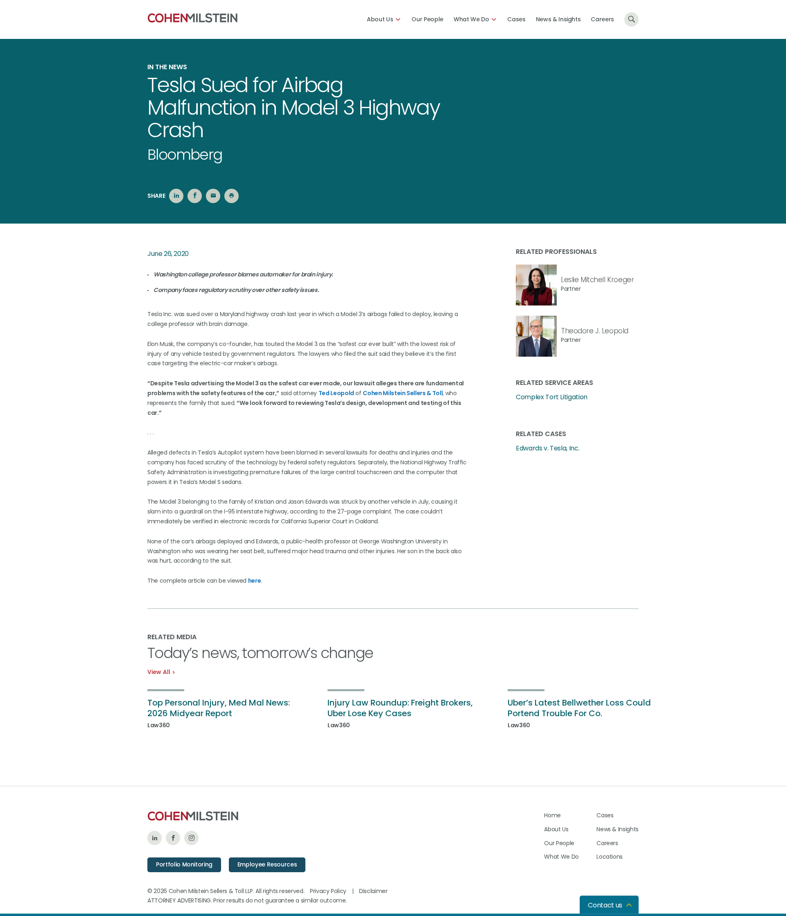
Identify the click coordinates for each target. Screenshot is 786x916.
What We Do (471, 19)
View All (158, 672)
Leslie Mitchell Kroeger (597, 280)
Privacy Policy (328, 891)
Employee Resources (267, 864)
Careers (602, 19)
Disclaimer (373, 891)
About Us (380, 19)
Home (552, 815)
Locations (609, 857)
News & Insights (558, 19)
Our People (427, 19)
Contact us (605, 905)
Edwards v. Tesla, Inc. (547, 448)
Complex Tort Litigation (551, 397)
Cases (516, 19)
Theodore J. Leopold (594, 331)
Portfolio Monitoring (184, 864)
